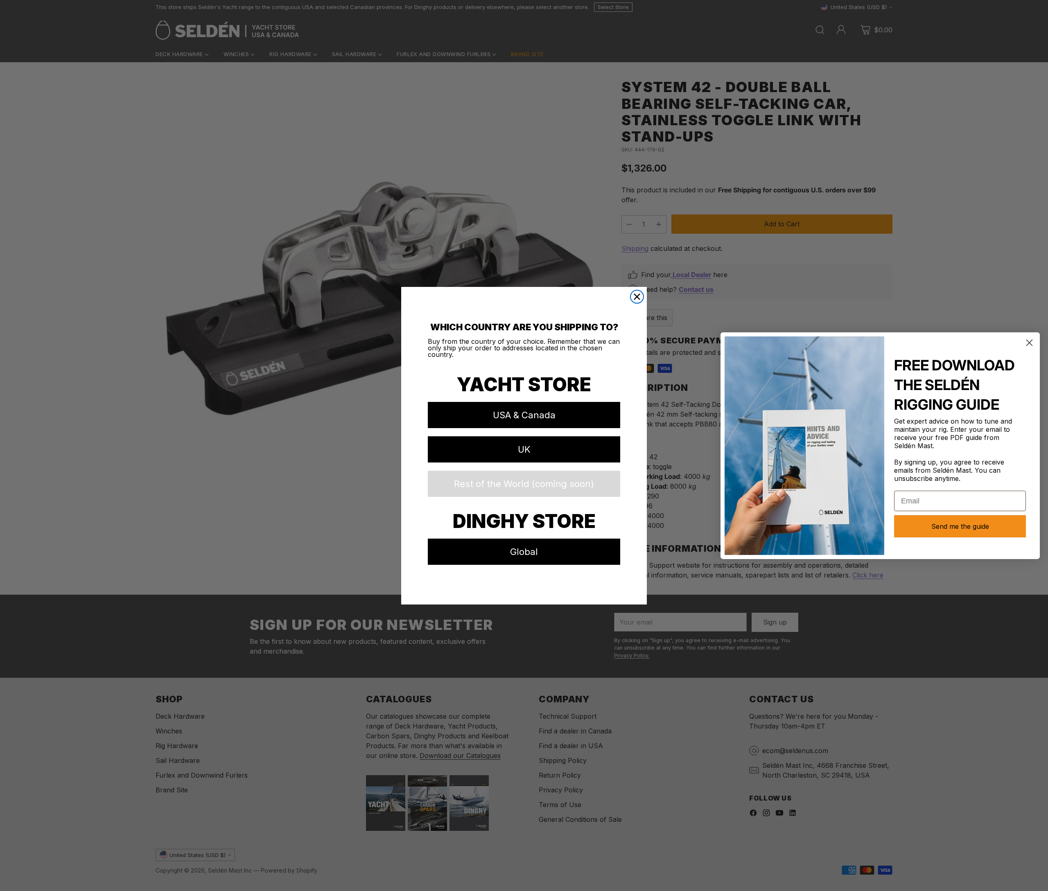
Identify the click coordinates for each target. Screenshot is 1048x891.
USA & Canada (524, 415)
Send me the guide (960, 526)
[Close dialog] (637, 296)
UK (524, 449)
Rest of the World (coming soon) (524, 483)
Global (524, 551)
